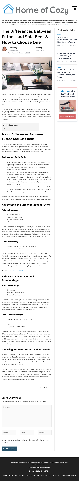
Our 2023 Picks (67, 116)
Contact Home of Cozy (68, 475)
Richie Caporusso (71, 45)
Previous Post (10, 388)
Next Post (44, 388)
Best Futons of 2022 (16, 271)
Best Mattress (19, 475)
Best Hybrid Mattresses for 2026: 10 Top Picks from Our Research (66, 55)
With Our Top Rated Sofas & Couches (67, 94)
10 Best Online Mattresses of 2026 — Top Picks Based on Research (67, 39)
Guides (59, 34)
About (11, 475)
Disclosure (65, 24)
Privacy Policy (45, 475)
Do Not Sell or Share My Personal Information (39, 467)
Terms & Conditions (32, 475)
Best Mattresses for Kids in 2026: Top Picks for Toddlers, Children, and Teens (66, 73)
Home (5, 475)
